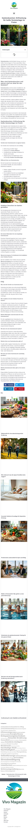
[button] (14, 13)
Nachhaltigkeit (8, 750)
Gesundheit (5, 740)
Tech (5, 818)
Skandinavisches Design (7, 757)
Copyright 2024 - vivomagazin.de (14, 826)
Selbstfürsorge (8, 755)
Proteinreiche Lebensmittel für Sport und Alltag (13, 557)
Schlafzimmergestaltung (12, 753)
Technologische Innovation (15, 761)
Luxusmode (4, 744)
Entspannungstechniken (13, 736)
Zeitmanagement (10, 771)
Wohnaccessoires (10, 767)
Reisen (5, 817)
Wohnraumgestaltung (9, 769)
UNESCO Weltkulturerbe (18, 765)
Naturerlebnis (17, 750)
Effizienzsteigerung (8, 732)
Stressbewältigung (10, 759)
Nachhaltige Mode (9, 748)
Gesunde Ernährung (17, 738)
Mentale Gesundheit (12, 744)
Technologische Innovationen (8, 763)
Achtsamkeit (5, 727)
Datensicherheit (18, 728)
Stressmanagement (5, 761)
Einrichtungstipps (20, 732)
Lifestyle (6, 813)
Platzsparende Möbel (12, 752)
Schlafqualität (4, 753)
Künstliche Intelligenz (14, 742)
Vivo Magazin (7, 809)
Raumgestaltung (21, 752)
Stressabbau (18, 758)
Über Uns (6, 820)
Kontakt (6, 822)
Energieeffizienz (16, 734)
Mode (5, 815)
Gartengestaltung (4, 738)
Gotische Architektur (14, 740)
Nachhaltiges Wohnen (21, 748)
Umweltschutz (6, 765)
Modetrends (6, 746)
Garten (3, 774)
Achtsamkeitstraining (7, 728)
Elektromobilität (5, 734)
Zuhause (6, 810)
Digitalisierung (12, 730)
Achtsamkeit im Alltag (16, 727)
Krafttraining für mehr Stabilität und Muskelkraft (13, 718)
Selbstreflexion (21, 756)
